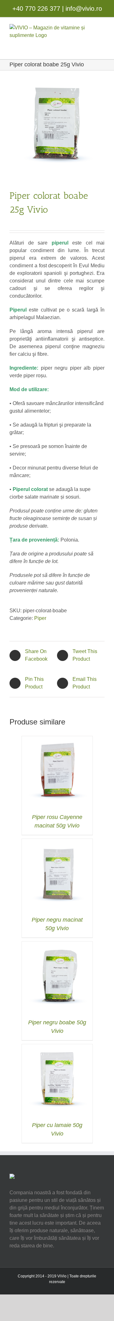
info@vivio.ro (84, 8)
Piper (40, 618)
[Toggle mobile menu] (99, 46)
